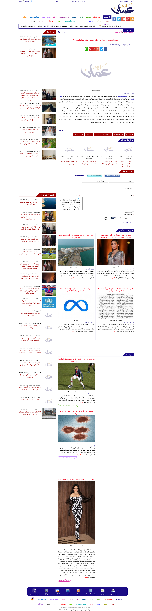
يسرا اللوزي (89, 134)
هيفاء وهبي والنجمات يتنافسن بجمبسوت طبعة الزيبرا (76, 479)
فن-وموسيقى (128, 32)
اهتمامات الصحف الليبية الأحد (30, 399)
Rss (78, 594)
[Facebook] (112, 176)
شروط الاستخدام (75, 198)
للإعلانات (67, 594)
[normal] (62, 32)
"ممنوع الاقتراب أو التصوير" (103, 134)
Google (20, 1)
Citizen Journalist (91, 594)
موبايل (47, 594)
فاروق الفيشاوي (78, 134)
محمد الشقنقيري (122, 96)
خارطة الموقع (113, 594)
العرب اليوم (129, 134)
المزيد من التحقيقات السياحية (68, 405)
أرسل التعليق (128, 222)
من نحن (103, 594)
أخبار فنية (118, 32)
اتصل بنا (57, 594)
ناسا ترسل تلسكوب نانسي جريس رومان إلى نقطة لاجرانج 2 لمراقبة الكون (80, 26)
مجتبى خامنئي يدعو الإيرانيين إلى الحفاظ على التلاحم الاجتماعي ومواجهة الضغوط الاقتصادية (30, 266)
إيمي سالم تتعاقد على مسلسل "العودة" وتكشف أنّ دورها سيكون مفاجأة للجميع (128, 164)
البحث (56, 1)
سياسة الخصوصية (34, 594)
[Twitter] (94, 176)
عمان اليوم (27, 1)
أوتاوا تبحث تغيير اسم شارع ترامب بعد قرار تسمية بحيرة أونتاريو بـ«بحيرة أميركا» (30, 217)
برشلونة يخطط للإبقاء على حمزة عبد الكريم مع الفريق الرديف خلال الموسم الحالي (30, 291)
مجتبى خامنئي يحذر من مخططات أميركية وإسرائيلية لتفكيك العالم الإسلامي (30, 53)
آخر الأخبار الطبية (64, 580)
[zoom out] (65, 32)
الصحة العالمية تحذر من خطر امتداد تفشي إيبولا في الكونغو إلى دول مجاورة (30, 303)
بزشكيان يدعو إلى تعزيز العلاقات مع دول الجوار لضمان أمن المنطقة (29, 26)
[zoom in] (59, 32)
